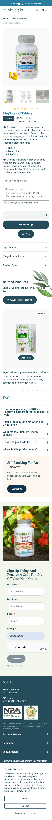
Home (5, 18)
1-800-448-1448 (11, 689)
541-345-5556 (10, 692)
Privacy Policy (23, 791)
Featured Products (20, 18)
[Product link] (26, 339)
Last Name (13, 599)
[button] (4, 9)
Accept (25, 798)
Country (11, 628)
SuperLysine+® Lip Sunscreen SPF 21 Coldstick (26, 372)
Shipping (18, 121)
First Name (13, 584)
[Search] (37, 9)
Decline (25, 806)
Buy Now (26, 234)
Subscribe (16, 658)
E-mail (11, 614)
